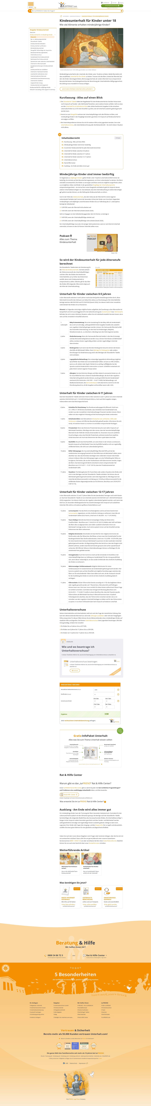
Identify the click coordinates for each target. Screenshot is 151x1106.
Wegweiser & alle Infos (112, 8)
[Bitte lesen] (35, 8)
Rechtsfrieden (106, 1014)
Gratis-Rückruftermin (109, 841)
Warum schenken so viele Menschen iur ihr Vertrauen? (77, 1038)
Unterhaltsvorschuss (67, 125)
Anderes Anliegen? (36, 1017)
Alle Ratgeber (58, 1012)
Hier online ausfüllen (90, 904)
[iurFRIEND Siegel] (59, 1045)
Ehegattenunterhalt (60, 1010)
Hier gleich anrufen (111, 904)
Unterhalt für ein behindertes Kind (76, 106)
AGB (67, 1063)
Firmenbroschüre (106, 1007)
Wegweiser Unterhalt (36, 1005)
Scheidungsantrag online (37, 1014)
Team (103, 1010)
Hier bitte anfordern (69, 904)
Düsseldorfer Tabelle (69, 101)
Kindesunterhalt (59, 1007)
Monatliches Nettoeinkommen (71, 689)
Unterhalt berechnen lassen (38, 1007)
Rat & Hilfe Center (83, 1017)
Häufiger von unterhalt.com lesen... (64, 1017)
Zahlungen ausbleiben (97, 616)
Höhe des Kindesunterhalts (70, 270)
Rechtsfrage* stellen (83, 1012)
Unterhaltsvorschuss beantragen (83, 661)
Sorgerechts (99, 825)
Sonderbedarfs (106, 312)
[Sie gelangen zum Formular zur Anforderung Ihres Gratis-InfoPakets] (91, 753)
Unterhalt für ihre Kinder (78, 76)
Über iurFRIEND (106, 1005)
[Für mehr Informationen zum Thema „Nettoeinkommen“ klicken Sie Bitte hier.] (118, 690)
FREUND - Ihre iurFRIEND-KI (85, 1005)
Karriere (104, 1012)
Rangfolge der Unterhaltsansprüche (104, 185)
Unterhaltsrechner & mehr (62, 1005)
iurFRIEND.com (106, 1017)
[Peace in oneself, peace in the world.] (5, 968)
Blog (56, 1014)
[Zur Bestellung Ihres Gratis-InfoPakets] (65, 895)
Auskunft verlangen (36, 1012)
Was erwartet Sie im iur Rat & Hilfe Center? (82, 801)
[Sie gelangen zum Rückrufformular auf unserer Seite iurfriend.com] (107, 895)
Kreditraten (66, 694)
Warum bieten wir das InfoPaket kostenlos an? (89, 764)
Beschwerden (82, 1014)
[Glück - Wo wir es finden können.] (87, 1063)
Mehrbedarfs (119, 312)
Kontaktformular (94, 843)
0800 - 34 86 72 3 (75, 841)
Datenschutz (73, 1063)
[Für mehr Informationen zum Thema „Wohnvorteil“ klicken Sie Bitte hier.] (118, 694)
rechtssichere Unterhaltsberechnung (77, 721)
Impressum (82, 1063)
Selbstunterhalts (78, 197)
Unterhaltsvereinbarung (37, 1010)
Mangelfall (74, 114)
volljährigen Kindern (76, 178)
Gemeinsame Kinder (66, 701)
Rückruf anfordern (83, 1010)
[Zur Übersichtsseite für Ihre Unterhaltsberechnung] (86, 895)
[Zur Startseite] (67, 4)
